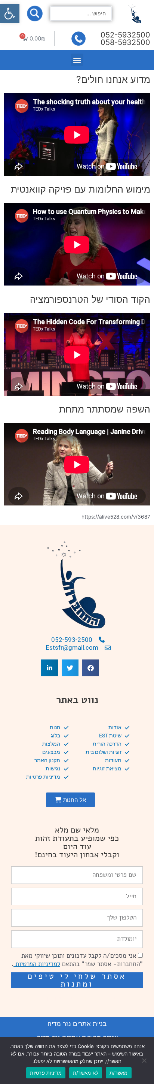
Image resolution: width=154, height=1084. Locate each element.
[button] (9, 13)
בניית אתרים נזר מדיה (77, 1023)
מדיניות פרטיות (46, 1073)
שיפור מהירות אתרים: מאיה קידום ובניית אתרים (77, 998)
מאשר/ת (119, 1073)
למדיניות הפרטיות (36, 964)
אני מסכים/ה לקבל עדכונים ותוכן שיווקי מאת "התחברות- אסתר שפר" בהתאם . (77, 960)
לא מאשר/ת (85, 1073)
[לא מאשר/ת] (144, 1060)
